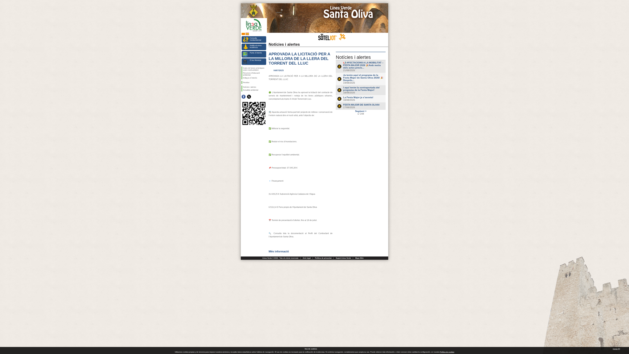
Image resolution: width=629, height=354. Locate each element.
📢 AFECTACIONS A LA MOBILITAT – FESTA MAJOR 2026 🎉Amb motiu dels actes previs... (363, 65)
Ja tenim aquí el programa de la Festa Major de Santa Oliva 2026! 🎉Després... (363, 77)
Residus (246, 82)
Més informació (279, 251)
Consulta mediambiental (255, 39)
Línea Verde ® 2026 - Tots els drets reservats (280, 258)
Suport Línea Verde (343, 258)
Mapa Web (359, 258)
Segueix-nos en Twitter (249, 97)
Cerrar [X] (616, 349)
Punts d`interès (256, 53)
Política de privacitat (323, 258)
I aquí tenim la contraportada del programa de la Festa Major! (361, 88)
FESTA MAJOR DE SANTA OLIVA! (361, 105)
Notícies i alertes (249, 87)
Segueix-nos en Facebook (244, 97)
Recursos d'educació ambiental (251, 74)
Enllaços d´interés (250, 78)
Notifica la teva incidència (255, 46)
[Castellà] (247, 34)
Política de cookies (447, 352)
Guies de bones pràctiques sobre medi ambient (253, 69)
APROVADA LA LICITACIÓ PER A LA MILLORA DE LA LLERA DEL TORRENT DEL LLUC (299, 58)
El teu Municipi (255, 60)
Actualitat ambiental (250, 90)
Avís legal (307, 258)
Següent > (360, 111)
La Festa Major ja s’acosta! (358, 97)
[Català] (243, 34)
